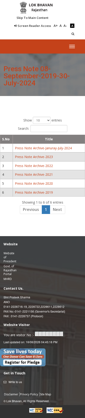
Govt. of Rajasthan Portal (10, 270)
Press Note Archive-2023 (34, 157)
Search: (23, 128)
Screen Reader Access (34, 26)
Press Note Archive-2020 (34, 183)
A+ (56, 25)
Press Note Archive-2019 (34, 192)
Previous (31, 209)
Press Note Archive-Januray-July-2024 (43, 148)
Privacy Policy (29, 394)
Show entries (42, 120)
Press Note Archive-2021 (34, 174)
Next (57, 209)
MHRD (8, 279)
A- (65, 25)
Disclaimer (11, 394)
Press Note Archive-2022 (34, 165)
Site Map (45, 394)
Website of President (10, 257)
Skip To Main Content (32, 18)
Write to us (15, 382)
